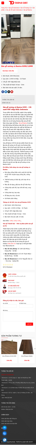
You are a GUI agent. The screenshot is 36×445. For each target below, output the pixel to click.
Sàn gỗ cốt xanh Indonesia (14, 10)
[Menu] (2, 3)
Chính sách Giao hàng (6, 421)
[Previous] (1, 352)
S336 (18, 221)
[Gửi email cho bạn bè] (8, 91)
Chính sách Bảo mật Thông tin (9, 418)
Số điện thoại (22, 303)
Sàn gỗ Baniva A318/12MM (9, 356)
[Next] (35, 352)
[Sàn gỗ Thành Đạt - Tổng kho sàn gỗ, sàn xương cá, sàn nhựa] (18, 3)
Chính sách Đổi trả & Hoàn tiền (9, 423)
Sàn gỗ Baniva (27, 10)
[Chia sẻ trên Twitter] (5, 91)
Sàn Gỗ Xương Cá (26, 8)
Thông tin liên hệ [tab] (8, 99)
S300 (11, 221)
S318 (15, 221)
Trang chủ (4, 8)
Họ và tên (5, 303)
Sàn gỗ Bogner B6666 (26, 356)
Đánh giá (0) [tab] (6, 103)
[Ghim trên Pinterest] (11, 91)
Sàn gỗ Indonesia (14, 8)
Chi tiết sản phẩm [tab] (8, 96)
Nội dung (5, 310)
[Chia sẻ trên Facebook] (2, 91)
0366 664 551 (12, 243)
